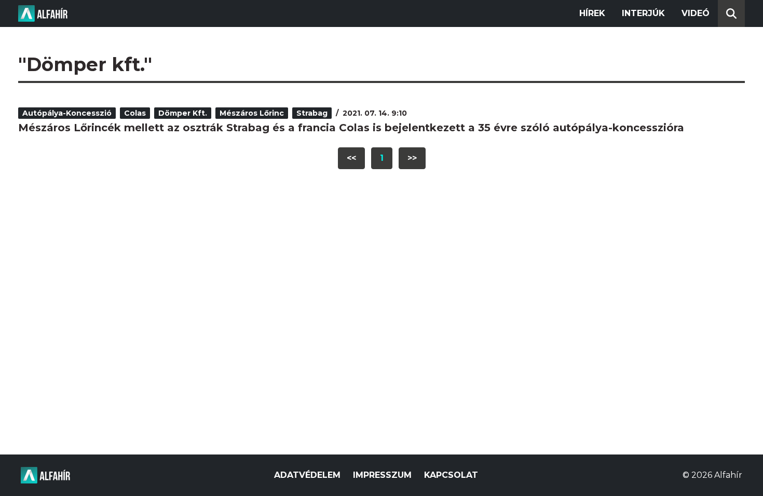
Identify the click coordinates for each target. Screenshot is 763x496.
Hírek (592, 13)
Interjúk (643, 13)
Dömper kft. (182, 113)
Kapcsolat (451, 475)
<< (351, 158)
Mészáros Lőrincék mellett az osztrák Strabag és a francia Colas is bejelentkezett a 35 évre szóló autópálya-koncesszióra (351, 127)
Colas (135, 113)
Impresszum (382, 475)
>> (412, 158)
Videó (696, 13)
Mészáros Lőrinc (252, 113)
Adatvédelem (307, 475)
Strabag (312, 113)
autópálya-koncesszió (67, 113)
